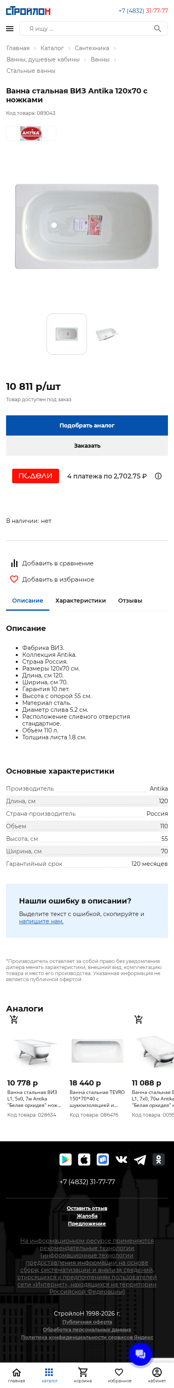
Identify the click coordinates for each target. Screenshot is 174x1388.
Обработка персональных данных (87, 1330)
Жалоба (87, 1216)
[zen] (140, 1159)
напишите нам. (41, 921)
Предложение (87, 1224)
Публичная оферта (87, 1322)
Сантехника (92, 48)
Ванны (100, 59)
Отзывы (130, 600)
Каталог (52, 48)
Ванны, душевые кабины (43, 59)
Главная (18, 48)
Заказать (87, 445)
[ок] (159, 1159)
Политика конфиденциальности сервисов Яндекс (87, 1337)
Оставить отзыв (87, 1208)
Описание (27, 600)
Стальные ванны (30, 70)
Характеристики (80, 600)
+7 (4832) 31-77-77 (87, 1182)
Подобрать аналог (87, 425)
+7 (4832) (143, 11)
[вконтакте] (121, 1159)
